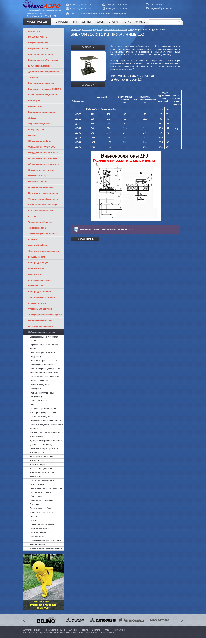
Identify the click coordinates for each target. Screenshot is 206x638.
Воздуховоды (36, 357)
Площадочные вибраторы (40, 187)
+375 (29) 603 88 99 (116, 8)
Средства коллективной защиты (43, 205)
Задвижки (33, 77)
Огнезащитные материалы (41, 170)
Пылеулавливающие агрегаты (43, 193)
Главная (75, 29)
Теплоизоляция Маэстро (40, 222)
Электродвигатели (37, 303)
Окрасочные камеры (38, 176)
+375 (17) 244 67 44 (80, 4)
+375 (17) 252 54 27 (116, 4)
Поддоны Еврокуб (38, 532)
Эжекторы (34, 504)
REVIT (74, 21)
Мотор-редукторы (36, 129)
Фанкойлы (33, 239)
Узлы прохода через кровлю (43, 413)
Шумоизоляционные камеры (43, 353)
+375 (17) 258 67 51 (80, 8)
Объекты (86, 21)
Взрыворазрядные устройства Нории (44, 339)
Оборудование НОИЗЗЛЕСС (41, 147)
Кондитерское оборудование (42, 112)
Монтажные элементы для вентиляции (42, 474)
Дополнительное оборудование (43, 72)
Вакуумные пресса (37, 37)
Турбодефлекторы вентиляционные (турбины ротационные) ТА (46, 443)
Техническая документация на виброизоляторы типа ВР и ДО (108, 229)
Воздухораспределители (41, 456)
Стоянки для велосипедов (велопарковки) (42, 482)
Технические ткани (37, 228)
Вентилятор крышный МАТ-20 (43, 361)
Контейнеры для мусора (41, 460)
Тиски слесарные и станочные (43, 234)
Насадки (34, 520)
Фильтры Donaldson (37, 245)
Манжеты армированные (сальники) (46, 548)
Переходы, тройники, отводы (43, 409)
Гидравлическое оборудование (43, 60)
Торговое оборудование (41, 468)
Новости (100, 21)
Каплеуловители (37, 437)
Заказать (88, 47)
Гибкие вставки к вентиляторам (44, 377)
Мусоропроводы (37, 464)
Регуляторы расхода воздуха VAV (45, 369)
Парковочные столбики (40, 508)
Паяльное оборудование (40, 320)
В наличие (115, 21)
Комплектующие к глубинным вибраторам (42, 98)
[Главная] (42, 7)
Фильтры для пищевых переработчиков (39, 266)
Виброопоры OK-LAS (38, 48)
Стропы (32, 216)
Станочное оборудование (40, 210)
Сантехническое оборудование (43, 199)
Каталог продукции (37, 21)
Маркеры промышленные (42, 512)
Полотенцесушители (39, 528)
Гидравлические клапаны (40, 54)
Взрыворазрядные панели (42, 524)
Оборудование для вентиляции (43, 153)
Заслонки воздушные (39, 385)
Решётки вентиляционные (42, 365)
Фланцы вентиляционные (42, 417)
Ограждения (35, 389)
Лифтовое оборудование (40, 124)
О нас (128, 21)
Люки (32, 405)
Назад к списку (85, 239)
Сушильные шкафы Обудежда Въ (45, 540)
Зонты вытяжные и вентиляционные (47, 433)
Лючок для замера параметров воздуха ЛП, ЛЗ (44, 451)
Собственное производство (118, 29)
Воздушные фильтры (39, 381)
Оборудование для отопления (42, 158)
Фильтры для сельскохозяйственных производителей (39, 280)
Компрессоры (35, 106)
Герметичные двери (39, 401)
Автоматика (34, 31)
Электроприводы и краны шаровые (45, 315)
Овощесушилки (37, 536)
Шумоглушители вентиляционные (45, 421)
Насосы (32, 135)
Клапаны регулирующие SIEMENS (44, 89)
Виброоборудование (38, 43)
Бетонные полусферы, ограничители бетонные (47, 427)
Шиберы (34, 516)
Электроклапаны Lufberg (40, 309)
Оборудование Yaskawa (39, 141)
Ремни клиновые (37, 544)
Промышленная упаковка (40, 326)
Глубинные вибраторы (39, 66)
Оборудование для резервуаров (43, 164)
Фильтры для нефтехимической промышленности (43, 254)
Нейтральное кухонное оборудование (40, 494)
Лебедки (32, 118)
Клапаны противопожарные (41, 83)
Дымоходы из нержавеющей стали (46, 488)
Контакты (140, 21)
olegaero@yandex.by (161, 8)
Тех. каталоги (60, 21)
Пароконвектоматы (37, 182)
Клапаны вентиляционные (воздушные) (42, 395)
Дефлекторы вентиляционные (44, 373)
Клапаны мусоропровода (41, 500)
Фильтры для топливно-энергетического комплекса (41, 294)
